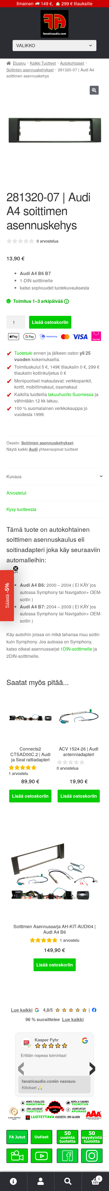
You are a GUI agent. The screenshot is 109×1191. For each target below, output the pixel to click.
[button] (94, 90)
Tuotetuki (23, 353)
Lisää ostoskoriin (50, 322)
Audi (33, 449)
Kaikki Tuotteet (43, 63)
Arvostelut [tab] (16, 493)
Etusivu (19, 63)
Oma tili (41, 1181)
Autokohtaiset (72, 63)
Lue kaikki (21, 1010)
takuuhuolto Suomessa (71, 394)
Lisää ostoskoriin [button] (30, 796)
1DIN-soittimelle (76, 649)
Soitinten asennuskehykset (30, 69)
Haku (68, 1181)
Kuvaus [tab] (14, 476)
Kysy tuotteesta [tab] (21, 509)
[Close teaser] (15, 568)
